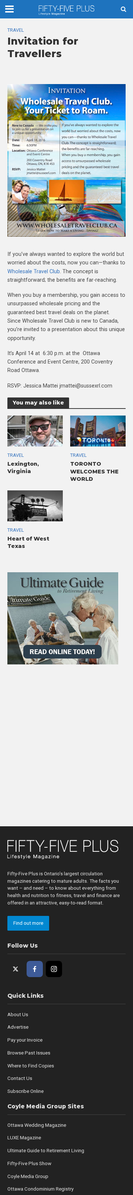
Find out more (28, 923)
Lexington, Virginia (23, 468)
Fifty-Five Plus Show (29, 1163)
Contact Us (19, 1078)
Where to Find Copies (30, 1066)
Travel (15, 30)
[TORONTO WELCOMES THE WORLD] (98, 430)
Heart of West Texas (28, 542)
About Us (17, 1014)
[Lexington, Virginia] (35, 430)
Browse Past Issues (28, 1053)
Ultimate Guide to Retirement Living (45, 1150)
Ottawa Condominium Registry (40, 1189)
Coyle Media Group (27, 1176)
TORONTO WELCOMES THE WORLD (94, 471)
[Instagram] (54, 969)
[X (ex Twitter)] (15, 969)
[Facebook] (35, 969)
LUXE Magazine (24, 1137)
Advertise (17, 1027)
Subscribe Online (25, 1091)
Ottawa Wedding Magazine (36, 1125)
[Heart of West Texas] (35, 505)
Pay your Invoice (24, 1040)
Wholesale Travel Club (33, 271)
